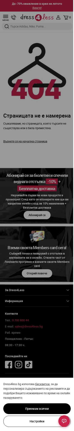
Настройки (37, 421)
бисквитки (42, 384)
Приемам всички (37, 409)
